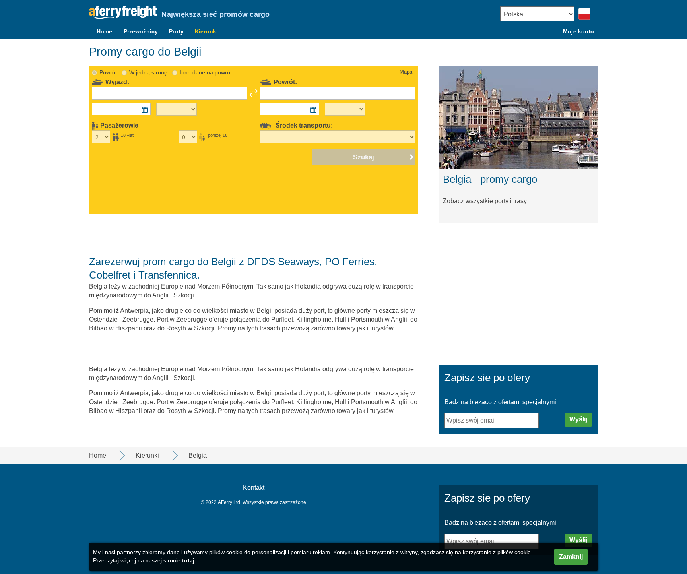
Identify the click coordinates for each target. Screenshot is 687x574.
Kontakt (253, 487)
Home (105, 31)
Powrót (108, 72)
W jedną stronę (148, 72)
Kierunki (206, 31)
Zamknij (571, 556)
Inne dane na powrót (206, 72)
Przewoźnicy (141, 31)
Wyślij (578, 419)
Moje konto (578, 31)
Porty (176, 31)
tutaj (188, 560)
